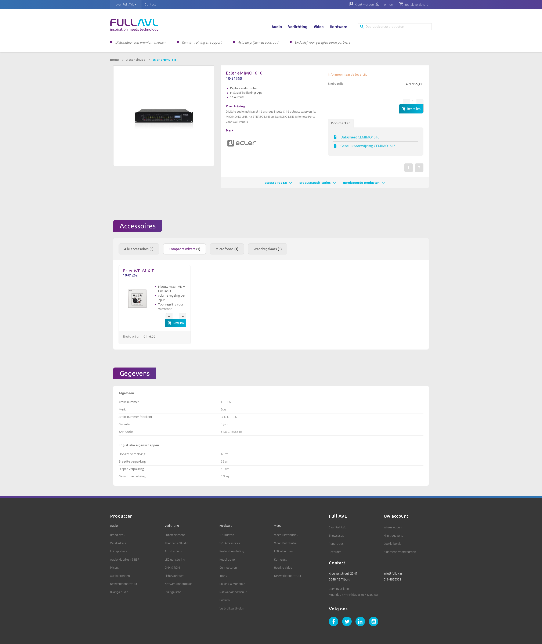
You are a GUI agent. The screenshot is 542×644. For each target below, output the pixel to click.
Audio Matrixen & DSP (124, 559)
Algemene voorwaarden (400, 552)
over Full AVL (125, 4)
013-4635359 (392, 579)
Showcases (336, 535)
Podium (225, 600)
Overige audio (119, 592)
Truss (223, 576)
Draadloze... (117, 535)
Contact (150, 4)
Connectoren (228, 567)
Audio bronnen (120, 576)
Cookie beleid (392, 544)
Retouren (335, 552)
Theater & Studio (176, 543)
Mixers (114, 567)
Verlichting (172, 526)
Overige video (283, 567)
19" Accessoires (230, 543)
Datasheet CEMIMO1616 (359, 137)
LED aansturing (175, 559)
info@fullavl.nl (393, 573)
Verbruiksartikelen (232, 608)
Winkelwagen (393, 527)
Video (278, 526)
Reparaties (336, 544)
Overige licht (173, 592)
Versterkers (118, 543)
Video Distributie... (286, 535)
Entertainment (175, 535)
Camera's (280, 559)
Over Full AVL (337, 527)
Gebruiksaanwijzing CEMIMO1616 (367, 146)
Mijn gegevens (393, 535)
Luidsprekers (118, 551)
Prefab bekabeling (232, 551)
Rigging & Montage (232, 584)
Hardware (226, 526)
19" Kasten (227, 535)
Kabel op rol (227, 559)
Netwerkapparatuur (123, 584)
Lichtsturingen (174, 576)
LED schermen (283, 551)
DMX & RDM (172, 567)
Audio (114, 526)
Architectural (173, 551)
